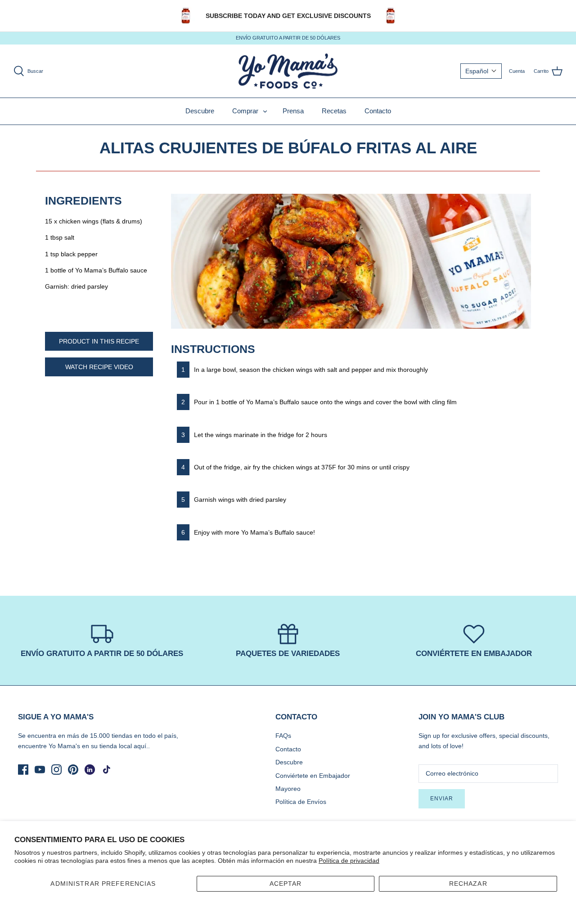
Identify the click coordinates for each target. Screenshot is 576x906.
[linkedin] (90, 769)
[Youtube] (40, 769)
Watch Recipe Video (99, 366)
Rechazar (468, 883)
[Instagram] (56, 769)
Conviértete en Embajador (312, 775)
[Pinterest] (73, 769)
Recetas (334, 111)
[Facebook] (23, 769)
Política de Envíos (300, 801)
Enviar (441, 798)
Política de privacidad (349, 860)
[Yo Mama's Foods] (288, 71)
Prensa (293, 111)
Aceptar (286, 883)
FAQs (283, 735)
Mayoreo (288, 788)
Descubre (199, 111)
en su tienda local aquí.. (116, 746)
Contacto (377, 111)
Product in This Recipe (99, 341)
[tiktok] (106, 769)
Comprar (245, 111)
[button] (481, 71)
